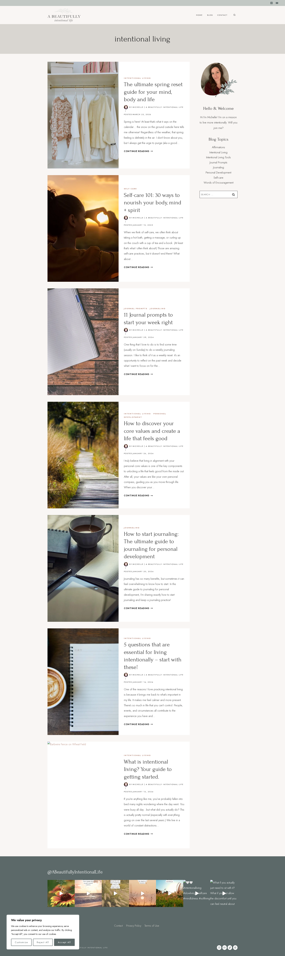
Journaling (158, 308)
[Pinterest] (235, 947)
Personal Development (218, 172)
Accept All (64, 942)
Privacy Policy (133, 926)
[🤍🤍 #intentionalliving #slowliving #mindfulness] (61, 893)
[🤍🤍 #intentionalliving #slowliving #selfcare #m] (196, 893)
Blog (210, 15)
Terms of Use (151, 926)
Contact (222, 15)
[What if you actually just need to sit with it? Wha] (224, 893)
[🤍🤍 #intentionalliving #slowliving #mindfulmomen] (142, 893)
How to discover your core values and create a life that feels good (152, 431)
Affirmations (218, 147)
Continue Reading (138, 151)
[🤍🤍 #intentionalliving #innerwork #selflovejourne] (115, 893)
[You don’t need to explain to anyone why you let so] (169, 893)
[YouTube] (277, 3)
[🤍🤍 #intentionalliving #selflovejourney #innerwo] (88, 893)
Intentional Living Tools (218, 157)
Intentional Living (137, 78)
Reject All (43, 942)
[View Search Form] (234, 15)
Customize (21, 942)
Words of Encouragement (218, 183)
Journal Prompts (135, 308)
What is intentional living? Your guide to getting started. (148, 769)
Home (199, 15)
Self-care (130, 188)
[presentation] (83, 115)
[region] (43, 932)
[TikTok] (230, 947)
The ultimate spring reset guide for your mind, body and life (153, 92)
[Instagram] (271, 3)
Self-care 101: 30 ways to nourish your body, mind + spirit (152, 202)
